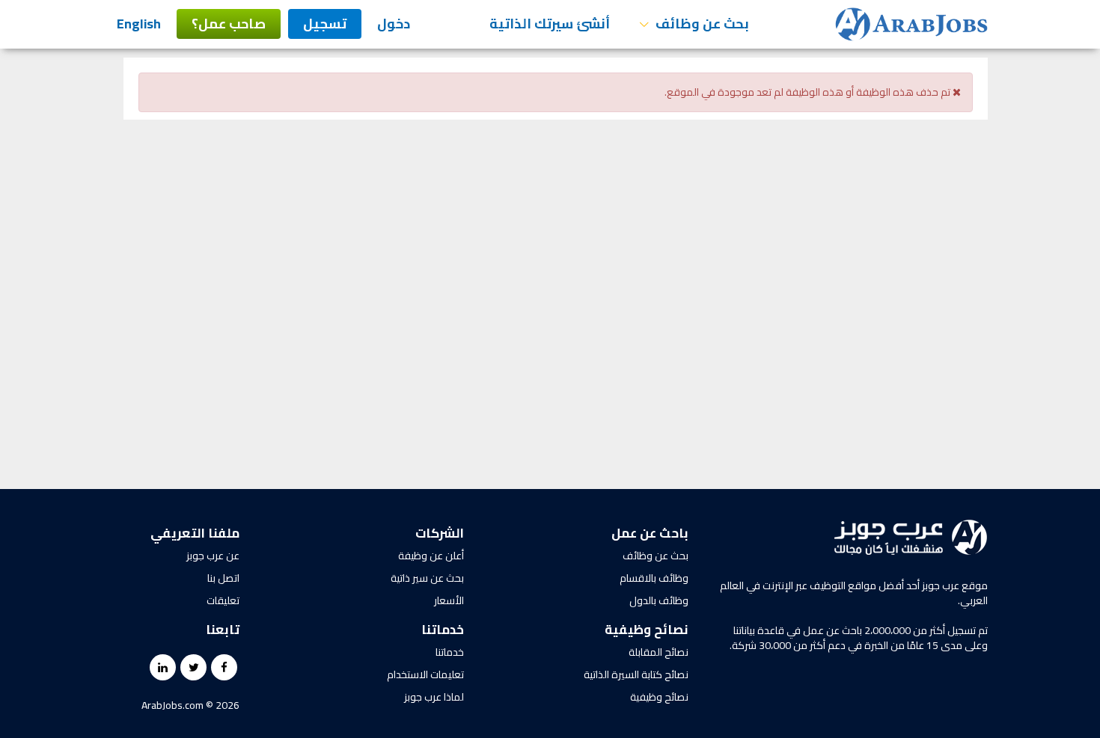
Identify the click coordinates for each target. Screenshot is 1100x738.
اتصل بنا (223, 578)
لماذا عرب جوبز (434, 697)
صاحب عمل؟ (229, 23)
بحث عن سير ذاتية (427, 578)
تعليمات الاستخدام (425, 674)
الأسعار (449, 600)
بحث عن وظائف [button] (701, 23)
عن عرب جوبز (212, 555)
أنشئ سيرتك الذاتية (549, 23)
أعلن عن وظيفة (431, 555)
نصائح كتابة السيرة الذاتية (636, 674)
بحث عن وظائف (655, 555)
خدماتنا (450, 652)
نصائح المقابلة (658, 652)
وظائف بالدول (658, 600)
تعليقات (223, 600)
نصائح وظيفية (659, 697)
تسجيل (324, 23)
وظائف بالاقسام (654, 578)
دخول (393, 23)
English (139, 23)
